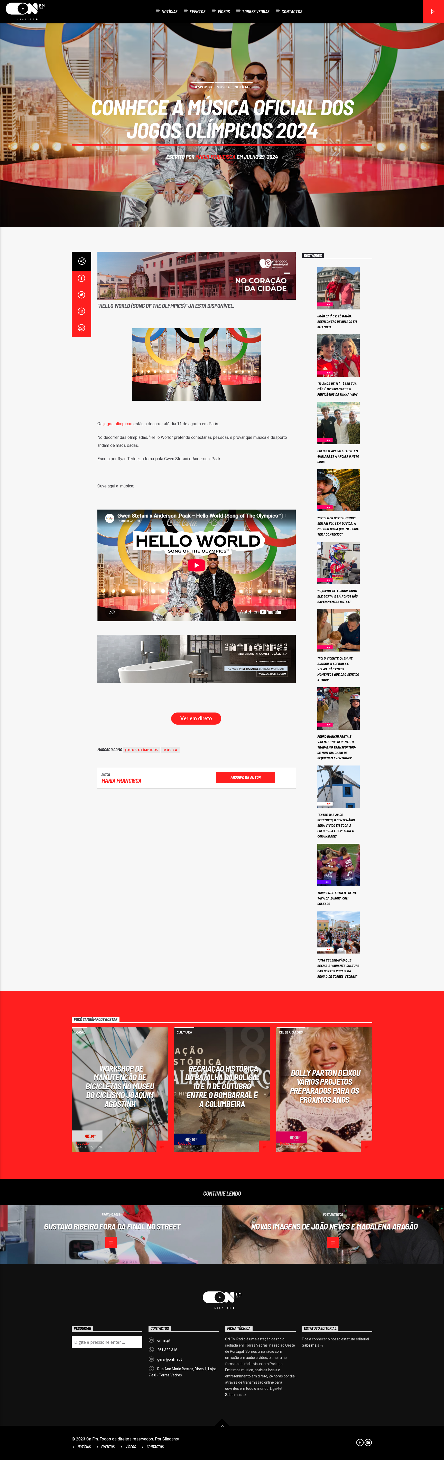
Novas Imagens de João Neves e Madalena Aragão (334, 1226)
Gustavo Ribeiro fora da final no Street (112, 1226)
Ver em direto (196, 718)
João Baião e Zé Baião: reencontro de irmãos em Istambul (337, 321)
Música (223, 87)
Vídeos (224, 11)
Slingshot (170, 1439)
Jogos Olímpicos (141, 750)
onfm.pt (163, 1340)
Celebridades (291, 1032)
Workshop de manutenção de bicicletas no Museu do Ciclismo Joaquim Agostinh (120, 1086)
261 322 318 (167, 1350)
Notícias (169, 11)
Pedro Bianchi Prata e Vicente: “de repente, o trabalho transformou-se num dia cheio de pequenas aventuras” (336, 747)
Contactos (292, 11)
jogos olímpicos (118, 423)
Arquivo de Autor (245, 777)
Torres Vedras (255, 11)
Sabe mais (234, 1395)
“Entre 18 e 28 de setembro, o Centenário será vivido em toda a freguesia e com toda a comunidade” (336, 825)
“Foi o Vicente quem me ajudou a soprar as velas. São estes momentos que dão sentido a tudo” (338, 669)
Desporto (202, 87)
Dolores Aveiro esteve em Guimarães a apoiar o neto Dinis (338, 456)
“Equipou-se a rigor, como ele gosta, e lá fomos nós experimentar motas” (337, 596)
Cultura (184, 1032)
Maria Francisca (215, 156)
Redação (82, 1143)
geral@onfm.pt (169, 1359)
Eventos (197, 11)
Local (79, 1032)
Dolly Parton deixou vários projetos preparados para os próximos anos (325, 1086)
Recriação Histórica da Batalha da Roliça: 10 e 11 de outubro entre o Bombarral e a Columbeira (222, 1086)
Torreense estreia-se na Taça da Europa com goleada (337, 898)
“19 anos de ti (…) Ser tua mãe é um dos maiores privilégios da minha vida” (337, 388)
